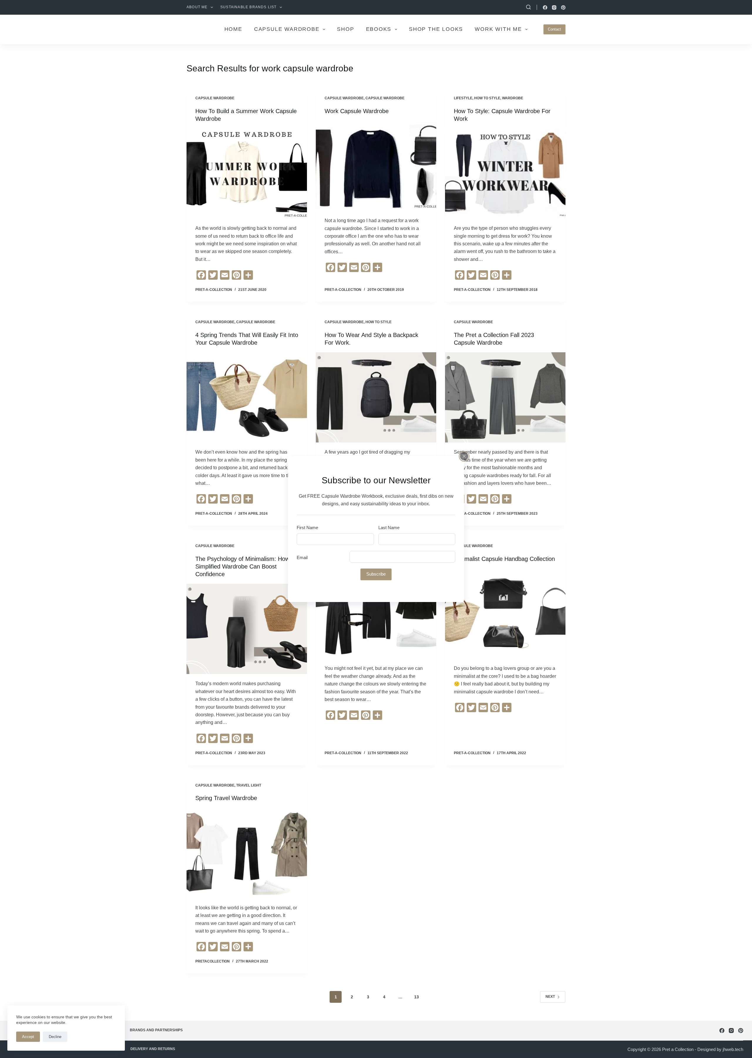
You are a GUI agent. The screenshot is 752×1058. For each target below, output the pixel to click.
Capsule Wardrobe (214, 98)
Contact (554, 29)
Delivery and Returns (152, 1049)
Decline (55, 1036)
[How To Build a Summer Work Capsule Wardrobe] (247, 173)
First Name (307, 527)
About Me (197, 7)
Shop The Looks (436, 29)
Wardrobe (512, 98)
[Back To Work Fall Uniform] (376, 614)
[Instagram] (554, 7)
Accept (28, 1036)
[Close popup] (464, 456)
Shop (345, 29)
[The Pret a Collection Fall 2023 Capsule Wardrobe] (505, 397)
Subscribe (376, 573)
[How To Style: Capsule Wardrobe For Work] (505, 173)
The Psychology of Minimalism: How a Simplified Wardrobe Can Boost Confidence (244, 566)
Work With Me (498, 29)
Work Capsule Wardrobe (357, 111)
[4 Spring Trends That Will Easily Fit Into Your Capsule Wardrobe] (247, 397)
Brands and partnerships (156, 1030)
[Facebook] (545, 7)
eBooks (379, 29)
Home (233, 29)
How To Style (487, 98)
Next (550, 997)
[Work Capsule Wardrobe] (376, 166)
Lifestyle (463, 98)
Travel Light (248, 785)
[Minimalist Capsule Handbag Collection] (505, 614)
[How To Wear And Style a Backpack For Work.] (376, 397)
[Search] (528, 7)
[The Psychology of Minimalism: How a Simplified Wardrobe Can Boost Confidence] (247, 629)
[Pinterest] (563, 7)
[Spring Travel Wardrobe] (247, 853)
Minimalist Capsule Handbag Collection (504, 559)
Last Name (389, 527)
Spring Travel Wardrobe (226, 798)
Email (302, 557)
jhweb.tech (733, 1049)
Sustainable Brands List (248, 7)
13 (416, 997)
